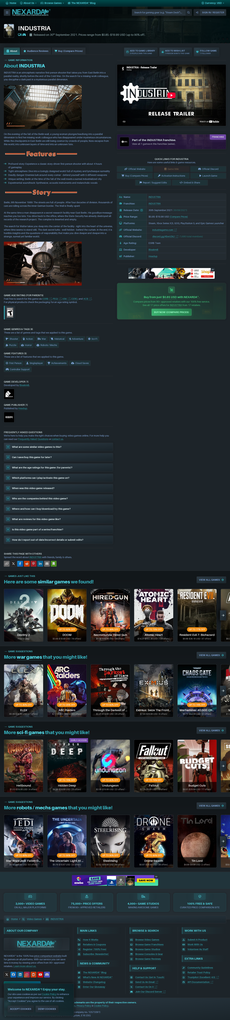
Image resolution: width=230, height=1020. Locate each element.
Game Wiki (173, 169)
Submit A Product (197, 939)
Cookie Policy (101, 1005)
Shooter (13, 338)
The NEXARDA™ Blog (94, 972)
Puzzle (12, 345)
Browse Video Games (147, 939)
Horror (28, 345)
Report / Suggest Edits (155, 182)
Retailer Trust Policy (198, 972)
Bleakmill (24, 385)
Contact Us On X (144, 986)
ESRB (45, 298)
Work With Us (195, 944)
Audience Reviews (37, 51)
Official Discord (210, 169)
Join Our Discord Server (148, 991)
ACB (85, 298)
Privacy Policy (84, 1005)
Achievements (58, 363)
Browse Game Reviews (148, 958)
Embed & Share (192, 182)
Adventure (77, 338)
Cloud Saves (82, 363)
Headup (22, 408)
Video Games (34, 919)
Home (14, 919)
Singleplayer (36, 363)
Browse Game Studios (147, 949)
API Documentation (198, 982)
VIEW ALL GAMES (209, 579)
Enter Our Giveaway (94, 986)
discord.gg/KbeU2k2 (163, 236)
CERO (74, 298)
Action (29, 338)
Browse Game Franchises (149, 944)
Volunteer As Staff (197, 949)
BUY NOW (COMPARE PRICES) (171, 312)
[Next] (223, 615)
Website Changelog (94, 982)
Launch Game (209, 175)
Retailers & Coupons (94, 944)
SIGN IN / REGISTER (213, 12)
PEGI (55, 298)
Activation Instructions (173, 175)
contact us (57, 439)
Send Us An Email (145, 982)
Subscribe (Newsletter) (96, 954)
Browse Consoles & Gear (149, 954)
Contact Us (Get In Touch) (149, 977)
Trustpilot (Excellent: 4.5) (201, 977)
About (13, 51)
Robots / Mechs (48, 345)
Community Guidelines (200, 967)
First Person (15, 363)
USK (64, 298)
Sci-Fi (94, 338)
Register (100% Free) (94, 949)
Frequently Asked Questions (33, 439)
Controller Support (20, 369)
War (44, 338)
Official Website (136, 169)
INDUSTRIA (35, 557)
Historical (59, 338)
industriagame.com (162, 229)
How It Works (90, 939)
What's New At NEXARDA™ (97, 977)
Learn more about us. (24, 966)
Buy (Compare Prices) (70, 51)
